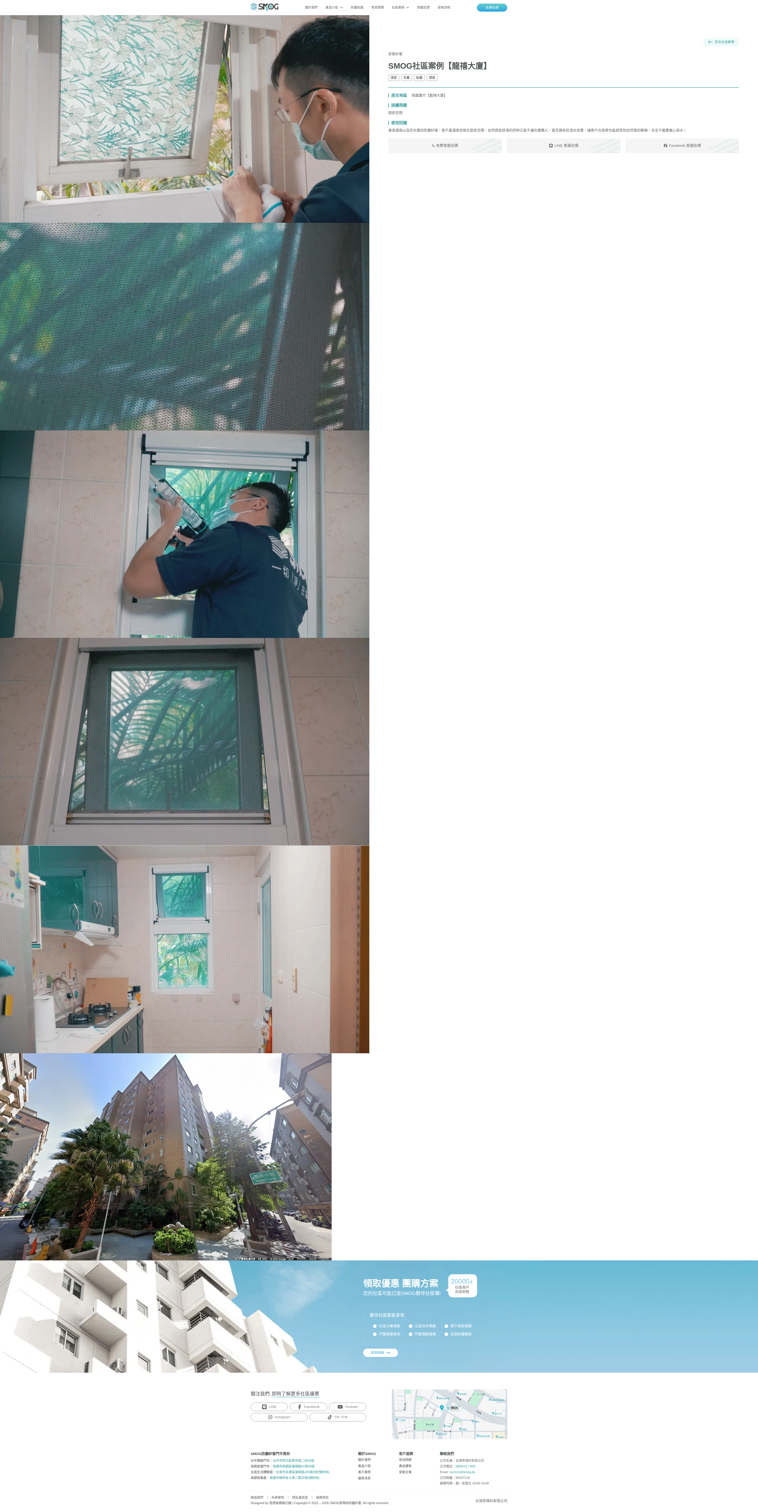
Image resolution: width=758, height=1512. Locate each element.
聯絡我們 (257, 1497)
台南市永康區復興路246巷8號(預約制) (302, 1472)
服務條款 (322, 1497)
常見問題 (377, 7)
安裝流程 (444, 7)
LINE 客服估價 (566, 146)
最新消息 (364, 1478)
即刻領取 (377, 1352)
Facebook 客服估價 (685, 146)
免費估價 (492, 7)
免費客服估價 (447, 146)
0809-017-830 (465, 1466)
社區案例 (398, 7)
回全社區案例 (724, 42)
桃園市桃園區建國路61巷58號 (294, 1466)
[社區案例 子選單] (407, 7)
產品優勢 (405, 1466)
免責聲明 (277, 1497)
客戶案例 (364, 1472)
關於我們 (311, 7)
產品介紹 (332, 7)
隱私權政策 (300, 1497)
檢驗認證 (423, 7)
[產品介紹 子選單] (341, 7)
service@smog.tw (462, 1472)
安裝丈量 (405, 1472)
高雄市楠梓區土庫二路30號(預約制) (294, 1477)
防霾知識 (357, 7)
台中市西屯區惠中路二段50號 (293, 1460)
